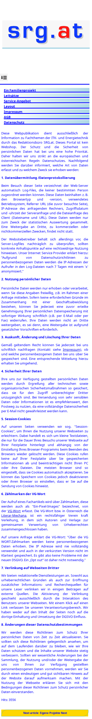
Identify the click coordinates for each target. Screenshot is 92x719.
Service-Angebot (17, 101)
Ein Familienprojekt (20, 90)
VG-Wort (14, 511)
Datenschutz (14, 122)
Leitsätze (11, 95)
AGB (7, 117)
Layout (9, 106)
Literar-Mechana (13, 515)
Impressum (13, 111)
